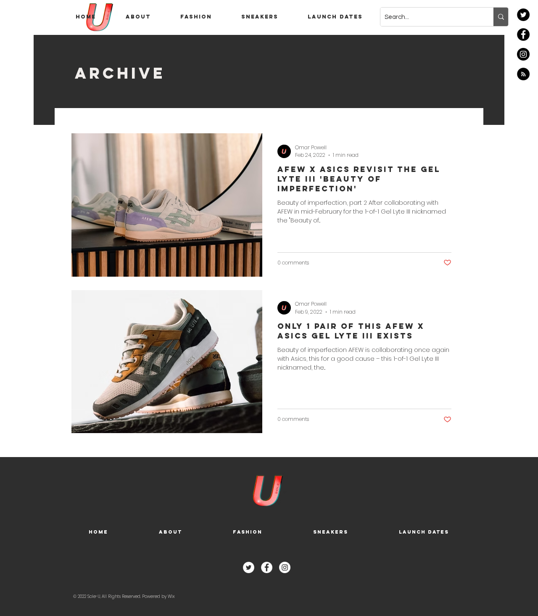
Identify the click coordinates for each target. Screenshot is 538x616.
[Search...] (500, 17)
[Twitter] (523, 14)
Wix (171, 596)
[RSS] (523, 74)
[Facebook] (523, 34)
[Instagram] (523, 54)
